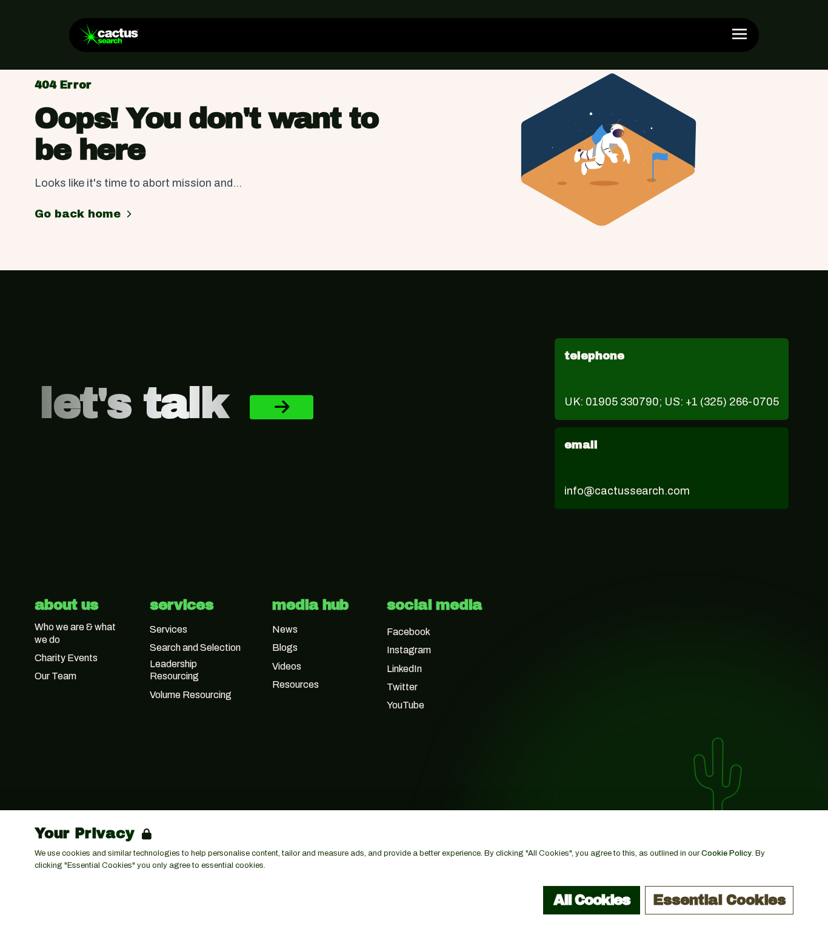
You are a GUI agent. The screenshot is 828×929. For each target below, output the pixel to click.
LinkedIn (404, 669)
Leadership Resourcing (174, 670)
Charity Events (66, 658)
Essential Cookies (719, 900)
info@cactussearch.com (627, 491)
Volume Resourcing (191, 695)
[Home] (108, 35)
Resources (295, 684)
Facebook (408, 632)
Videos (286, 666)
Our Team (55, 676)
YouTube (405, 705)
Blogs (285, 647)
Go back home (78, 214)
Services (168, 629)
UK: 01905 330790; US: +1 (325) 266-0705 (671, 402)
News (285, 629)
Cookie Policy (726, 853)
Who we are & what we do (75, 633)
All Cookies (591, 900)
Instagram (409, 650)
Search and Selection (195, 647)
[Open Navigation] (739, 33)
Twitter (402, 687)
